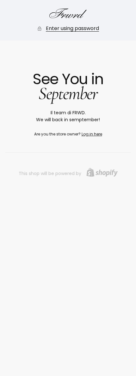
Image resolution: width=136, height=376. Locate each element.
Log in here (92, 134)
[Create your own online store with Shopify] (102, 172)
